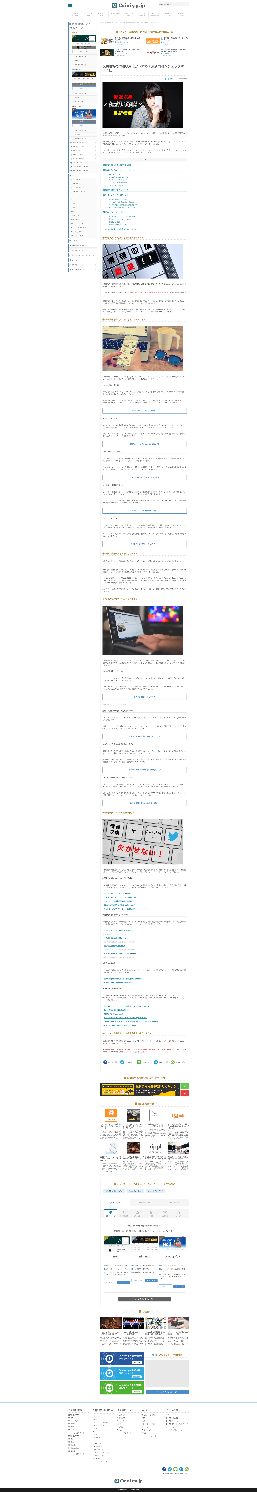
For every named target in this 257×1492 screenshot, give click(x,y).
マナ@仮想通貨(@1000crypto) (115, 938)
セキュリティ (121, 1421)
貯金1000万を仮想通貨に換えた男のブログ (122, 202)
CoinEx (73, 1445)
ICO (94, 1440)
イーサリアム (97, 1419)
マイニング (129, 14)
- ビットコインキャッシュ (78, 187)
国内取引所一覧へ (79, 1433)
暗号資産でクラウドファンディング (177, 1424)
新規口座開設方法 (80, 56)
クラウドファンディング (149, 1424)
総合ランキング (122, 1415)
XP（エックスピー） (99, 1455)
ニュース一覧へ (104, 1461)
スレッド (169, 14)
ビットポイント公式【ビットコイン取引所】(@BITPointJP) (125, 1018)
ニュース (89, 14)
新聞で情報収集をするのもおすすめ (115, 190)
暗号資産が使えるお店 (173, 1418)
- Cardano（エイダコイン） (79, 228)
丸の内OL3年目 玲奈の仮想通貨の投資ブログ (123, 205)
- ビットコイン (75, 179)
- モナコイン (74, 208)
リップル (95, 1428)
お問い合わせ (174, 1473)
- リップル (73, 195)
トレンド (103, 14)
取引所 (75, 14)
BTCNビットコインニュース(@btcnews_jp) (120, 897)
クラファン (142, 14)
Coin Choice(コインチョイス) (118, 180)
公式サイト (124, 1282)
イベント (155, 14)
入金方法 (77, 60)
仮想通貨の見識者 (114, 222)
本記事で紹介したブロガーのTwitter (120, 219)
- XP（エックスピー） (77, 232)
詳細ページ (110, 1282)
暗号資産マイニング (172, 1421)
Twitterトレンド (171, 1415)
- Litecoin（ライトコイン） (78, 224)
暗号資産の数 (121, 1418)
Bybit (72, 1439)
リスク (95, 1434)
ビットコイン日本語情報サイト (118, 182)
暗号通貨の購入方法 (81, 65)
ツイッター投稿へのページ (167, 1392)
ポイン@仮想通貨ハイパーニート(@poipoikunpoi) (122, 953)
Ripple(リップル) (135, 1191)
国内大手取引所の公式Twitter (118, 224)
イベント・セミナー (147, 1430)
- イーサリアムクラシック (78, 191)
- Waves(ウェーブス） (77, 236)
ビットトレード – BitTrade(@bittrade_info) (120, 1025)
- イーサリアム (75, 183)
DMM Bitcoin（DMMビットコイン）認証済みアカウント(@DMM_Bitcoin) (131, 1021)
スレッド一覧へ (153, 1436)
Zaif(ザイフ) (166, 42)
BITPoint (74, 1427)
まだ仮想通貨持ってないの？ (118, 199)
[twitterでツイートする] (170, 1469)
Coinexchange (75, 1448)
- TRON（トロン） (76, 216)
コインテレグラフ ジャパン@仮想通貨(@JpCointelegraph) (125, 909)
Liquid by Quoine (76, 1421)
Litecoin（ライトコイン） (101, 1449)
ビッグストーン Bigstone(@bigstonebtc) (119, 982)
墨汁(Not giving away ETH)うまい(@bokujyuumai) (123, 979)
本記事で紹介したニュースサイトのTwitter (122, 216)
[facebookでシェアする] (164, 1469)
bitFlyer (73, 1430)
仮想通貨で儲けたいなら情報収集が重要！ (117, 165)
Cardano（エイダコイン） (101, 1452)
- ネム (72, 199)
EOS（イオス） (98, 1446)
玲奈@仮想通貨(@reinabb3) (114, 946)
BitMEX (73, 1451)
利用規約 (166, 1473)
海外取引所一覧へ (79, 1454)
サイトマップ (184, 1473)
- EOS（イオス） (75, 220)
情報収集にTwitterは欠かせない (113, 212)
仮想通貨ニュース (122, 42)
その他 (143, 1433)
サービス (120, 1430)
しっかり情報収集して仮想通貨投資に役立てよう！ (120, 229)
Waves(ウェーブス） (99, 1458)
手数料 (119, 1424)
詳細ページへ (84, 51)
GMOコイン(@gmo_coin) (113, 1014)
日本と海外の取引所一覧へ (144, 1299)
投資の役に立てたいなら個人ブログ (115, 195)
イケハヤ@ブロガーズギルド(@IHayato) (118, 930)
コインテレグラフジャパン (117, 185)
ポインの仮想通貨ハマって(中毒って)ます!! (122, 207)
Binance (73, 1442)
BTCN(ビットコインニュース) (118, 177)
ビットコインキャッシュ (100, 1422)
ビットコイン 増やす (155, 1191)
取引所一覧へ (128, 1433)
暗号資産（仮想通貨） (148, 1415)
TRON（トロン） (98, 1443)
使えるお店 (116, 14)
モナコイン (96, 1437)
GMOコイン (75, 1418)
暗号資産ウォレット (177, 1430)
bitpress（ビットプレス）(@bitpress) (118, 893)
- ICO (72, 212)
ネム (94, 1431)
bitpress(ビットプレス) (116, 174)
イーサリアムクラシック (100, 1425)
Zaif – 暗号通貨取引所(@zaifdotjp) (116, 1010)
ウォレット (183, 14)
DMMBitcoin (75, 1424)
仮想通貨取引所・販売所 (114, 1191)
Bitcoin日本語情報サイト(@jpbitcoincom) (119, 905)
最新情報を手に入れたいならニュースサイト (118, 170)
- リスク (72, 203)
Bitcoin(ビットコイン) (123, 53)
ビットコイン (97, 1416)
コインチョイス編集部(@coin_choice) (118, 901)
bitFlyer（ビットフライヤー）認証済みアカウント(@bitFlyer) (126, 1006)
